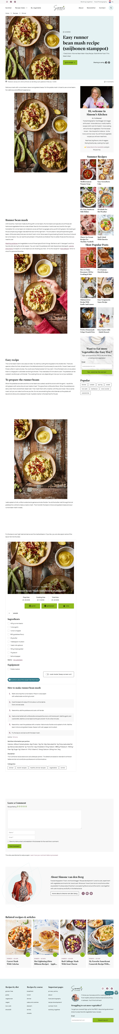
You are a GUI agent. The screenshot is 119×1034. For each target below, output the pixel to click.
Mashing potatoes (11, 243)
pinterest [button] (50, 606)
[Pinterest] (15, 1)
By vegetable (36, 8)
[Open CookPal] (116, 993)
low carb (85, 389)
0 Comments (110, 82)
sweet (108, 384)
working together (54, 1009)
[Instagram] (6, 1)
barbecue (94, 389)
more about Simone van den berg (64, 893)
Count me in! (103, 1020)
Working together (87, 2)
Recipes (15, 13)
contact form (52, 1006)
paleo (7, 995)
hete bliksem (64, 249)
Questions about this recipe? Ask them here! (24, 680)
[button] (111, 7)
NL (113, 2)
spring (100, 384)
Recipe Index (20, 8)
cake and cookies (33, 1002)
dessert (29, 1006)
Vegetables (53, 768)
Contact (102, 8)
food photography (54, 998)
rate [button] (67, 606)
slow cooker (105, 389)
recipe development (55, 1002)
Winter (63, 768)
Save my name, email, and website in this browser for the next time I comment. (34, 841)
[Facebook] (10, 1)
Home (7, 13)
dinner (84, 384)
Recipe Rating (12, 807)
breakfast (30, 991)
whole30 (8, 1009)
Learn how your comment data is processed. (44, 855)
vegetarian (9, 998)
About (81, 8)
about (50, 995)
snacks (29, 1013)
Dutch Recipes (22, 768)
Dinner (24, 13)
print (33, 606)
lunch (29, 995)
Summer (8, 8)
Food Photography (100, 2)
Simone (15, 737)
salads (92, 384)
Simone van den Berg (31, 82)
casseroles (85, 393)
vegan (7, 1002)
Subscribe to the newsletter (95, 147)
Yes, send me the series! (96, 372)
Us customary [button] (18, 660)
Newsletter (91, 8)
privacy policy (53, 991)
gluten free (9, 991)
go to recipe (69, 62)
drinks (29, 1009)
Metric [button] (10, 660)
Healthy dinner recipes (38, 768)
